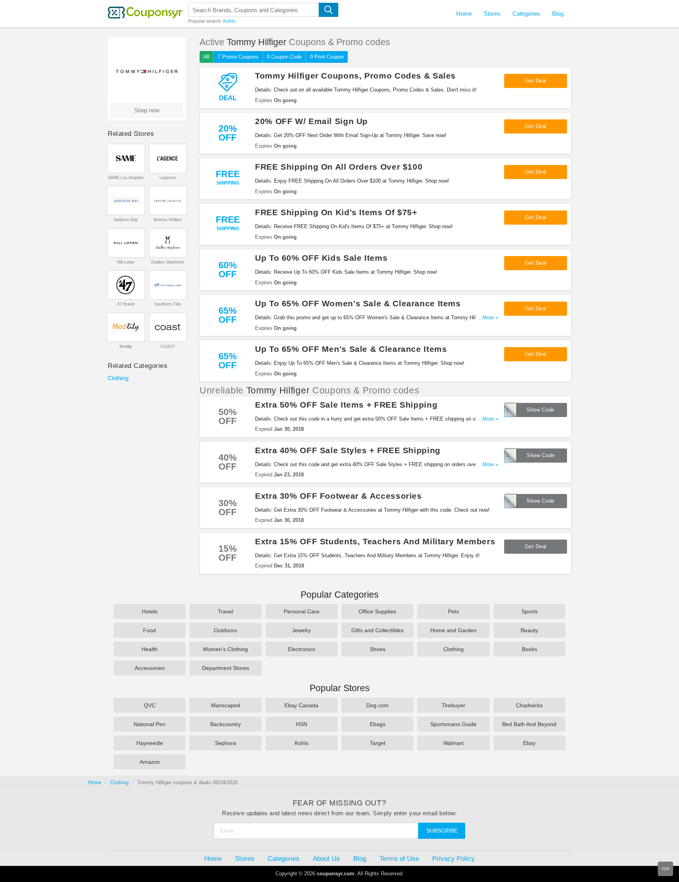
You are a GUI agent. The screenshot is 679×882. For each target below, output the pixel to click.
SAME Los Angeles (126, 177)
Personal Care (301, 611)
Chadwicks (529, 705)
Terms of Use (399, 858)
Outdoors (225, 630)
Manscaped (225, 705)
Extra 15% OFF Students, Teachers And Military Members (375, 541)
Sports (529, 611)
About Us (326, 858)
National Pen (149, 724)
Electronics (301, 649)
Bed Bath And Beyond (529, 724)
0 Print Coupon (327, 57)
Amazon (149, 762)
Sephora (225, 743)
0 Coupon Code (284, 57)
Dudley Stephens (167, 262)
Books (529, 649)
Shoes (377, 649)
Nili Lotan (125, 262)
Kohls (229, 21)
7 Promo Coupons (238, 57)
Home (94, 782)
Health (149, 649)
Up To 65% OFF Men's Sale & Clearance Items (351, 348)
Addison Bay (126, 219)
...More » (488, 317)
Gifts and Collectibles (377, 630)
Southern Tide (167, 304)
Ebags (377, 724)
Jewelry (301, 630)
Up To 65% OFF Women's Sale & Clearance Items (358, 303)
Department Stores (225, 668)
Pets (453, 611)
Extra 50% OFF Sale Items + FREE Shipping (346, 404)
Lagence (168, 177)
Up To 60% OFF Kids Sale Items (321, 257)
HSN (301, 724)
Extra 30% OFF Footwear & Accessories (338, 495)
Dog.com (377, 705)
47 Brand (125, 304)
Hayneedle (149, 743)
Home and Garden (453, 630)
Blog (557, 13)
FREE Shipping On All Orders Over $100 (338, 166)
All (206, 57)
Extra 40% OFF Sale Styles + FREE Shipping (347, 450)
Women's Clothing (225, 649)
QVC (150, 705)
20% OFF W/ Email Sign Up (311, 121)
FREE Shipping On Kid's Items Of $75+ (336, 212)
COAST (167, 346)
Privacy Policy (453, 858)
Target (377, 743)
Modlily (125, 346)
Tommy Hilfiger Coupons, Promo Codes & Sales (355, 75)
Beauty (529, 630)
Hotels (150, 611)
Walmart (453, 743)
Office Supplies (377, 611)
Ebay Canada (301, 705)
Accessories (150, 668)
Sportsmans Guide (453, 724)
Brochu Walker (168, 219)
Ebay (529, 743)
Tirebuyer (453, 705)
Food (149, 630)
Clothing (118, 378)
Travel (225, 611)
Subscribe (441, 830)
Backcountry (225, 724)
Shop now (147, 110)
